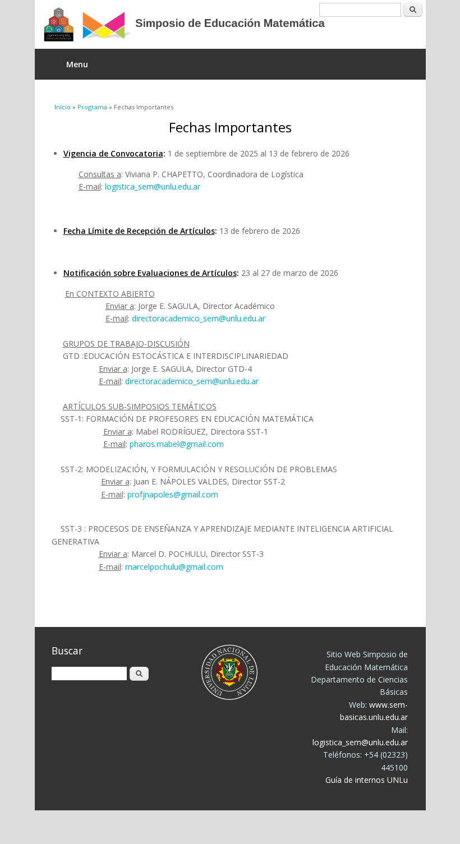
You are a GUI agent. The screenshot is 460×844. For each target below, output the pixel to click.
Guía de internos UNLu (366, 779)
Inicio (62, 107)
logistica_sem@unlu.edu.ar (152, 186)
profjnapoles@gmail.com (172, 494)
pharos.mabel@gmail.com (177, 444)
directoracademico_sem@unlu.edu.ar (198, 318)
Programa (92, 107)
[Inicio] (222, 24)
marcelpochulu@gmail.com (174, 566)
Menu (77, 64)
